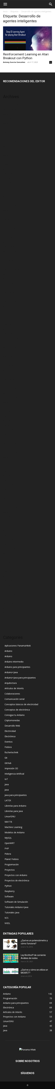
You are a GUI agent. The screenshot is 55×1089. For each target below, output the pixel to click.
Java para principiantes (16, 795)
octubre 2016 (9, 347)
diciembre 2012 (10, 548)
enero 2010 (8, 621)
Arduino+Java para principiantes (20, 677)
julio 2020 (8, 237)
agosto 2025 (9, 114)
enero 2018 (8, 292)
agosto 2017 (9, 310)
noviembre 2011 (11, 598)
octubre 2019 (9, 251)
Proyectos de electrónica (17, 880)
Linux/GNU (10, 816)
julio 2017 (8, 315)
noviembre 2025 (11, 104)
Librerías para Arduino (15, 805)
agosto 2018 (9, 278)
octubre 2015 (9, 393)
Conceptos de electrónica (17, 709)
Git (6, 757)
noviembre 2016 (11, 342)
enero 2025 (8, 118)
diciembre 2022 (10, 187)
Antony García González (14, 62)
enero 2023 (8, 182)
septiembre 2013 (11, 507)
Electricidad (10, 731)
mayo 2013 (8, 525)
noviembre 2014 (11, 443)
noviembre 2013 (11, 498)
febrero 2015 (9, 429)
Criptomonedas (12, 720)
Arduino (8, 650)
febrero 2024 (9, 127)
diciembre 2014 (10, 438)
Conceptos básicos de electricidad (21, 704)
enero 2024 (8, 132)
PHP (7, 848)
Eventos (9, 741)
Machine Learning (13, 827)
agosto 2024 (9, 123)
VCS (6, 917)
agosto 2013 (9, 512)
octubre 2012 (9, 553)
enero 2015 (8, 434)
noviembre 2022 (11, 191)
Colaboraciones (12, 693)
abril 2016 (8, 370)
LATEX (8, 800)
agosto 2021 (9, 210)
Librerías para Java (14, 811)
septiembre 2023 (11, 150)
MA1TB (8, 821)
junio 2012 (8, 566)
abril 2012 (8, 576)
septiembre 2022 (11, 196)
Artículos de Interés (14, 688)
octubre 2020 (9, 232)
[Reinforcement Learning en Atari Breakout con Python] (27, 38)
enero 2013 (8, 544)
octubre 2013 (9, 502)
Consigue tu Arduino (15, 715)
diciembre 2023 (10, 136)
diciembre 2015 (10, 383)
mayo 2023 (8, 164)
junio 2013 (8, 521)
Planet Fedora (11, 859)
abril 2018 (8, 287)
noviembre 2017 (11, 301)
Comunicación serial (14, 699)
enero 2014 (8, 489)
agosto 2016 (9, 356)
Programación (12, 864)
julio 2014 (8, 461)
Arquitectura (11, 683)
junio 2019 (8, 260)
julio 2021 (8, 214)
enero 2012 (8, 589)
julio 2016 (8, 361)
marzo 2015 (9, 425)
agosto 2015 (9, 402)
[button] (5, 4)
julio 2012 (8, 562)
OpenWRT (10, 843)
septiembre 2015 (11, 397)
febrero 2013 (9, 539)
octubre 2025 (9, 109)
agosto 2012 (9, 557)
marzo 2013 (9, 534)
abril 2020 (8, 242)
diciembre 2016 (10, 338)
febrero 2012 (9, 585)
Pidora (8, 853)
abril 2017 (8, 329)
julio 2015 (8, 406)
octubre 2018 (9, 274)
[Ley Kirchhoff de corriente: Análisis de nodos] (10, 958)
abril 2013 (8, 530)
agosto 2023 (9, 155)
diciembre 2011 (10, 594)
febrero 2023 (9, 178)
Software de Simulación (16, 901)
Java (7, 784)
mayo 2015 (8, 415)
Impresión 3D (11, 768)
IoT (6, 779)
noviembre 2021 (11, 205)
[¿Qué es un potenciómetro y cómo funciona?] (10, 944)
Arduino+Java (11, 672)
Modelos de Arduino (15, 832)
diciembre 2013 (10, 493)
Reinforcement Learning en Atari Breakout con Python (26, 56)
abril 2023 (8, 168)
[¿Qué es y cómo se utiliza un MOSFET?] (10, 971)
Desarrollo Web (12, 725)
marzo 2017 (9, 333)
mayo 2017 (8, 324)
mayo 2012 (8, 571)
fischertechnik (11, 752)
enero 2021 (8, 223)
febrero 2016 (9, 374)
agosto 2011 (9, 612)
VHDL (7, 923)
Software (9, 896)
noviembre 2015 (11, 388)
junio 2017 (8, 319)
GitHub (8, 763)
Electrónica (10, 736)
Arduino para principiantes (17, 667)
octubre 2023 (9, 146)
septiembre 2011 (11, 608)
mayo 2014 (8, 470)
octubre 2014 (9, 448)
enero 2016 (8, 379)
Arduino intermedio (14, 661)
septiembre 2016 (11, 351)
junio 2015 (8, 411)
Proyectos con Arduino (16, 875)
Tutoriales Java (12, 912)
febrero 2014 (9, 484)
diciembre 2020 (10, 228)
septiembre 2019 (11, 255)
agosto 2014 (9, 457)
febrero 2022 (9, 200)
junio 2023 (8, 159)
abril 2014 (8, 475)
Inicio (5, 11)
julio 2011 (8, 617)
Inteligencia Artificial (14, 773)
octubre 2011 (9, 603)
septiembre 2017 (11, 306)
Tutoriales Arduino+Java (16, 907)
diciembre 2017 (10, 297)
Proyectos (10, 869)
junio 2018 (8, 283)
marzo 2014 (9, 480)
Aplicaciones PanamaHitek (18, 645)
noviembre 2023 (11, 141)
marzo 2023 (9, 173)
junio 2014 (8, 466)
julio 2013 (8, 516)
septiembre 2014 (11, 452)
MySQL (8, 837)
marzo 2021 (9, 219)
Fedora (8, 747)
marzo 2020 (9, 246)
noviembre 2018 (11, 269)
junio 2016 (8, 365)
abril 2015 (8, 420)
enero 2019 (8, 265)
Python (8, 885)
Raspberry (10, 891)
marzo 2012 (9, 580)
